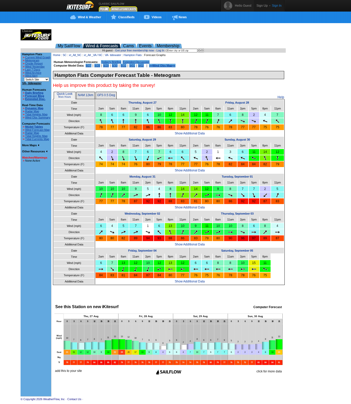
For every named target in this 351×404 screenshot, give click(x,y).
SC (65, 55)
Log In (160, 50)
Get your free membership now (134, 50)
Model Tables (34, 126)
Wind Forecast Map (37, 129)
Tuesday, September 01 (237, 176)
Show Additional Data (190, 133)
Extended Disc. (35, 98)
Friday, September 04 (142, 250)
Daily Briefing (34, 92)
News (183, 17)
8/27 (88, 65)
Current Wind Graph (37, 57)
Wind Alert (31, 75)
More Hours (64, 97)
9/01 (132, 65)
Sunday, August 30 (237, 139)
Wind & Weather (89, 17)
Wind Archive (33, 72)
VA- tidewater (113, 55)
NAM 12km (85, 95)
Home (56, 55)
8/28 (97, 65)
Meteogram (32, 60)
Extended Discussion (136, 61)
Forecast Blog (34, 95)
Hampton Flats (133, 55)
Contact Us (74, 399)
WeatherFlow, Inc (54, 399)
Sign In (277, 5)
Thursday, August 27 (142, 102)
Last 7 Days (32, 69)
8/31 (123, 65)
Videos (157, 17)
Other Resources (34, 151)
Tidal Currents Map (37, 139)
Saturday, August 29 (142, 139)
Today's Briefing (111, 61)
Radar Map (32, 111)
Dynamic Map (34, 108)
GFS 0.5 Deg (106, 95)
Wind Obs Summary (37, 117)
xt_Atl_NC (75, 55)
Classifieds (126, 17)
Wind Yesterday (35, 66)
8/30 (114, 65)
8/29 (106, 65)
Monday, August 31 (142, 176)
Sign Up (262, 5)
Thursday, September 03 (237, 213)
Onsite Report (34, 63)
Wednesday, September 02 (142, 213)
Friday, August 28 (237, 102)
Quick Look (64, 94)
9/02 (141, 65)
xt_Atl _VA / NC (93, 55)
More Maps (30, 145)
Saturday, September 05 (237, 250)
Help (281, 97)
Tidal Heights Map (36, 114)
